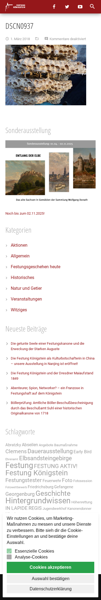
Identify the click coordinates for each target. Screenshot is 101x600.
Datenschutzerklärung (51, 589)
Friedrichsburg (40, 486)
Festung (19, 465)
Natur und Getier (26, 288)
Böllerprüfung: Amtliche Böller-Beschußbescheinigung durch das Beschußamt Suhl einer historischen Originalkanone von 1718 (52, 408)
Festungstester (23, 480)
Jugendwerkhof (55, 509)
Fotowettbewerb (16, 487)
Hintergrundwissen (38, 500)
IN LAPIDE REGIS (23, 508)
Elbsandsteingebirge (45, 458)
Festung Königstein (36, 473)
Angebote (46, 445)
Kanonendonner (79, 509)
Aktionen (19, 245)
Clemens (16, 451)
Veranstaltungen (26, 299)
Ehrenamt (11, 459)
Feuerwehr (52, 480)
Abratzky (13, 444)
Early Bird (83, 451)
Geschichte (53, 493)
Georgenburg (20, 494)
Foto (67, 480)
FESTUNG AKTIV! (55, 466)
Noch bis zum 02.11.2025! (24, 213)
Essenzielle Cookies (34, 551)
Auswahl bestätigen (50, 578)
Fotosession (82, 481)
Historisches (22, 277)
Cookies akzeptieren (50, 567)
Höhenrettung (81, 502)
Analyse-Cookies (31, 557)
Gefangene (63, 486)
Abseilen (30, 444)
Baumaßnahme (66, 445)
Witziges (19, 309)
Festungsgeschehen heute (35, 266)
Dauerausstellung (50, 451)
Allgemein (20, 256)
